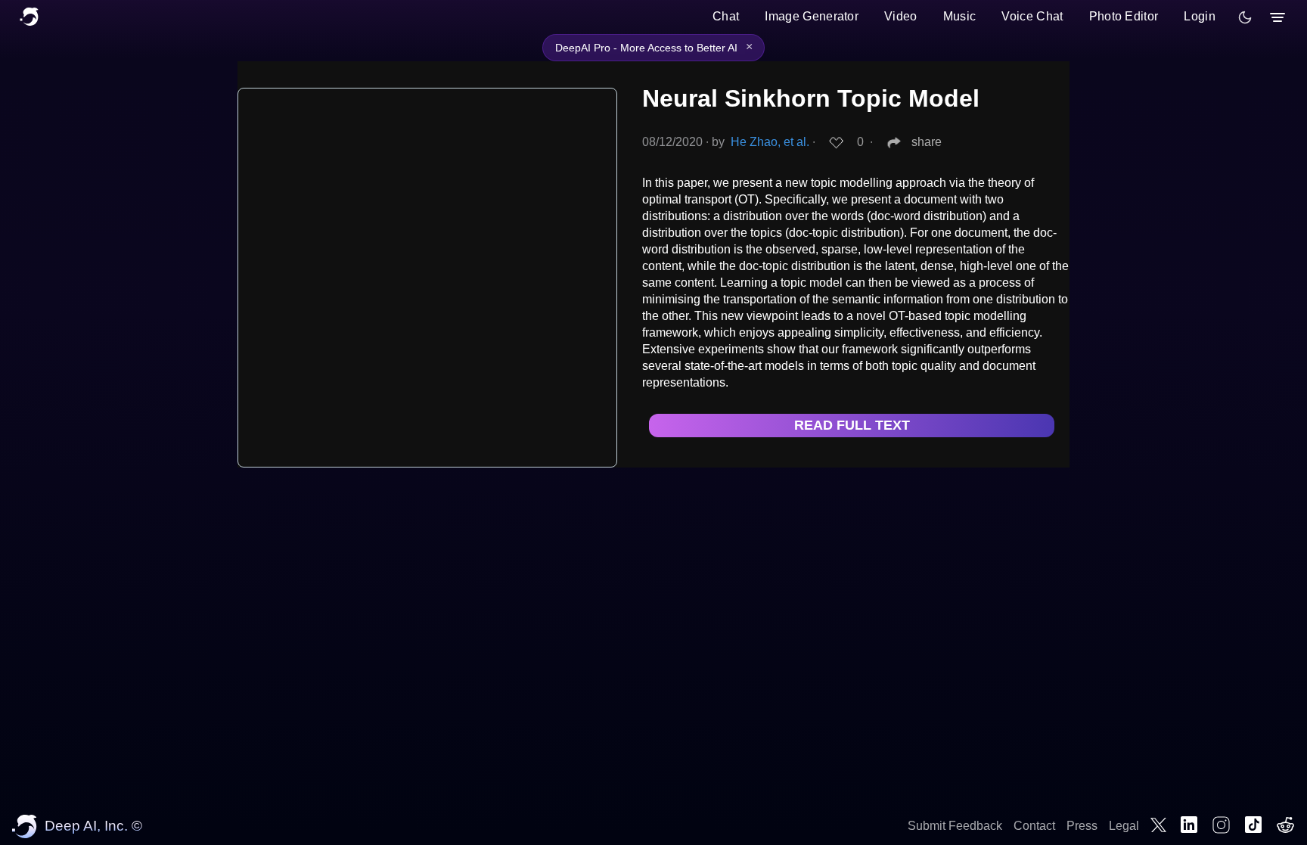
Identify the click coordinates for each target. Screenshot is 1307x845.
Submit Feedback (955, 825)
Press (1081, 825)
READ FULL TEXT (852, 425)
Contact (1034, 825)
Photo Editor (1124, 16)
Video (900, 16)
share (926, 141)
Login (1199, 16)
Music (959, 16)
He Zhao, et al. (770, 141)
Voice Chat (1032, 16)
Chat (725, 16)
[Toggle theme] (1245, 17)
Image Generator (811, 16)
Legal (1124, 825)
